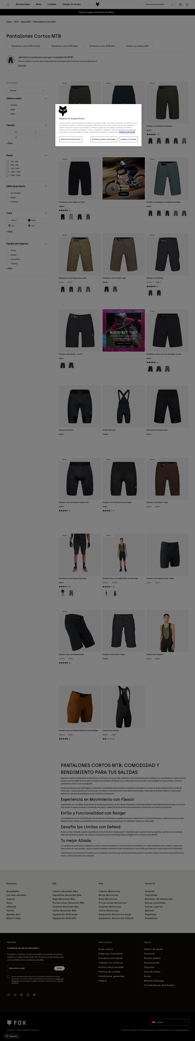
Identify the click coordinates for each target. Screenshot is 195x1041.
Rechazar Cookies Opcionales (104, 139)
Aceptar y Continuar (128, 139)
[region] (98, 125)
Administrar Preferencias (71, 139)
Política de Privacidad (127, 132)
